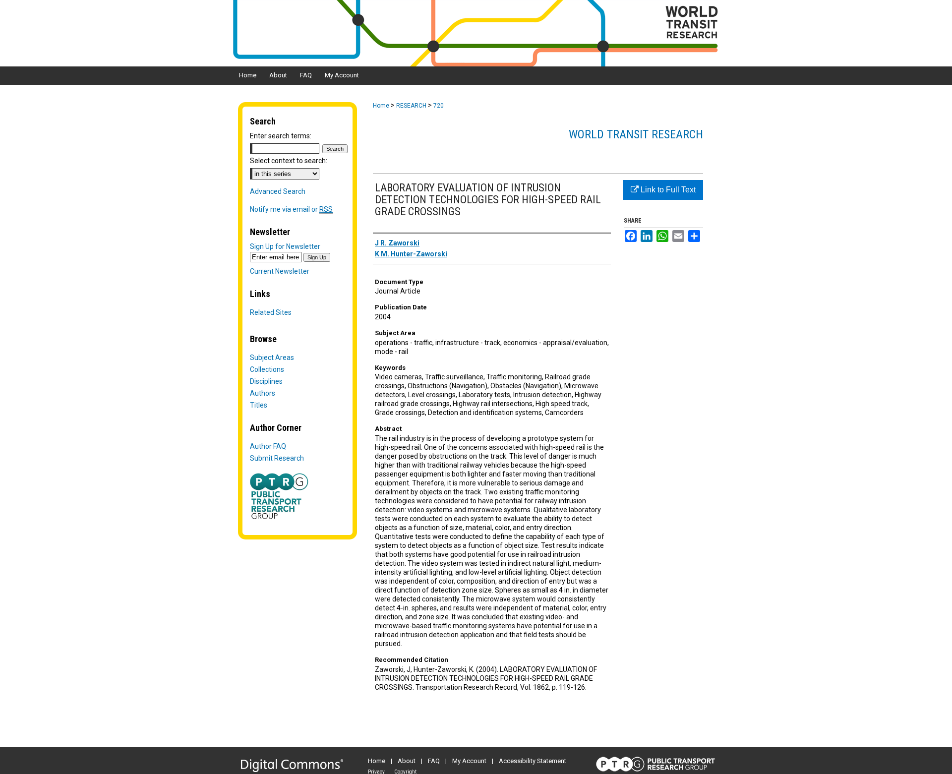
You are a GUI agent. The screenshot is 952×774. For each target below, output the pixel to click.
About (407, 761)
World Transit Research (636, 134)
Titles (258, 405)
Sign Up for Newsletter (285, 246)
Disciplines (266, 381)
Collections (267, 369)
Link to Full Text (667, 189)
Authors (262, 393)
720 (438, 105)
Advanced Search (277, 191)
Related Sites (271, 312)
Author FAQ (268, 446)
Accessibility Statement (532, 761)
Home (381, 105)
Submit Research (277, 458)
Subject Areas (272, 357)
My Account (469, 761)
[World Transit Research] (476, 33)
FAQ (434, 761)
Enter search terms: (280, 136)
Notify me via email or (291, 209)
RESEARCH (411, 105)
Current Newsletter (279, 271)
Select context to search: (288, 161)
